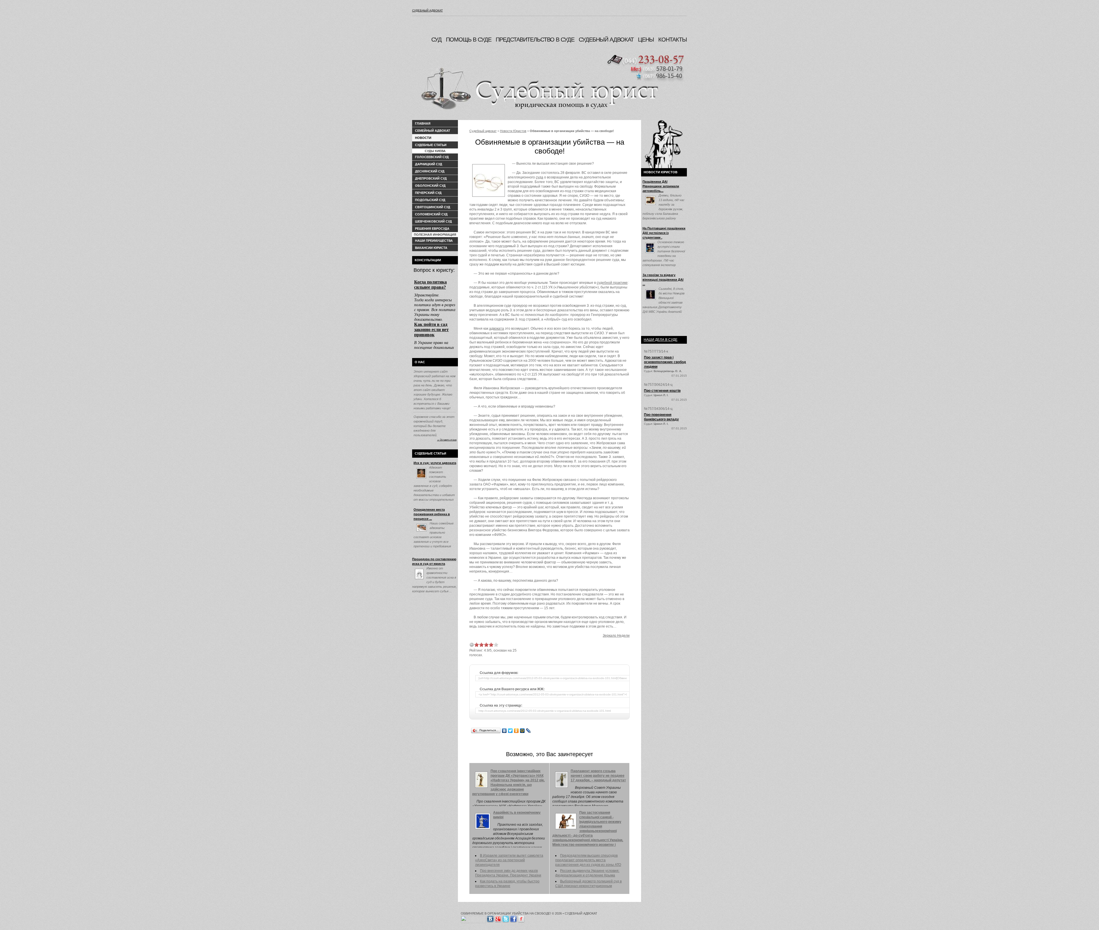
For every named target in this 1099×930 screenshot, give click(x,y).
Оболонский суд (430, 185)
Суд (436, 39)
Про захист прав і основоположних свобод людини (665, 362)
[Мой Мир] (522, 730)
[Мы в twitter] (505, 918)
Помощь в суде (468, 39)
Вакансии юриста (431, 247)
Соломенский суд (431, 214)
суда (539, 177)
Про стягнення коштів (662, 391)
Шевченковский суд (433, 221)
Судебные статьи (430, 145)
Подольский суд (430, 200)
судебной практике (612, 283)
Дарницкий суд (428, 164)
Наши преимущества (434, 240)
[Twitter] (510, 730)
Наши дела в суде (660, 340)
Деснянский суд (429, 171)
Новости (423, 137)
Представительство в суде (535, 39)
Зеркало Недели (616, 636)
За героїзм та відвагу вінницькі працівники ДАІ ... (663, 279)
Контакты (672, 39)
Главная (422, 123)
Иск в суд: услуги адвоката (435, 463)
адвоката (496, 329)
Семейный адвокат (432, 130)
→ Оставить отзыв (446, 439)
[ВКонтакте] (504, 730)
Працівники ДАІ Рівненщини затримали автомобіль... (661, 186)
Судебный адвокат (427, 10)
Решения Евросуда (432, 228)
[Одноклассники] (516, 730)
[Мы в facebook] (513, 918)
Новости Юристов (513, 131)
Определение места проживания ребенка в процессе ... (432, 514)
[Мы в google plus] (498, 918)
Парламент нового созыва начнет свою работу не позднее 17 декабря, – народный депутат (598, 775)
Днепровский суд (431, 178)
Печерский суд (428, 192)
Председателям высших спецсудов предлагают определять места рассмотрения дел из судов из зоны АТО (588, 860)
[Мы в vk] (490, 918)
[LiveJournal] (528, 730)
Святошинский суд (432, 207)
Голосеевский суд (432, 157)
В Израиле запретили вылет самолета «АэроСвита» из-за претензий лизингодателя (509, 860)
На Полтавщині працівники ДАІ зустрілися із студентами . (664, 233)
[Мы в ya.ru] (521, 918)
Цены (646, 39)
